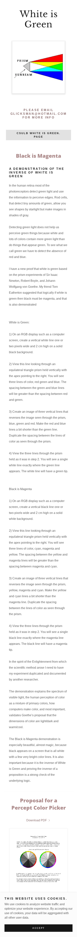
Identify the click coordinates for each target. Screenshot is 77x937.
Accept (38, 928)
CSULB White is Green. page (38, 135)
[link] (38, 19)
